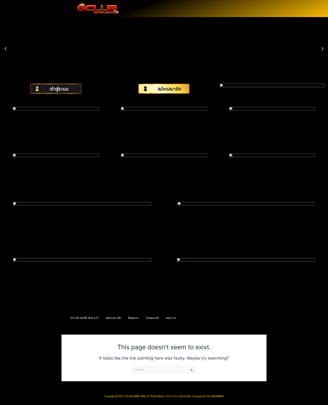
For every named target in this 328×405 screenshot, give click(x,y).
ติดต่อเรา (133, 318)
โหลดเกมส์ (152, 318)
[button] (5, 49)
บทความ (171, 318)
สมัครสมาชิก (113, 318)
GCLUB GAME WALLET (84, 318)
